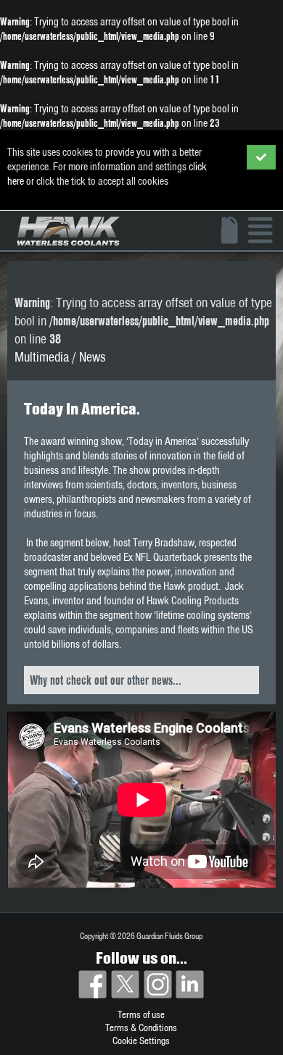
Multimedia (42, 357)
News (92, 357)
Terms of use (141, 1014)
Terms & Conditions (141, 1027)
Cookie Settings (141, 1040)
